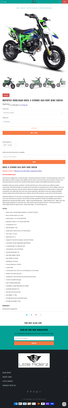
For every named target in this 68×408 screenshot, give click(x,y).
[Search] (59, 2)
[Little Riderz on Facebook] (27, 391)
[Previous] (3, 42)
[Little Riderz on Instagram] (34, 391)
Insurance (6, 109)
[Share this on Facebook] (31, 315)
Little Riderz (29, 399)
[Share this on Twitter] (27, 315)
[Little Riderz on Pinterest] (30, 391)
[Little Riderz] (34, 2)
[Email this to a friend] (41, 315)
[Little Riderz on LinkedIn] (37, 391)
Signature (5, 117)
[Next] (64, 42)
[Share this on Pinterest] (36, 315)
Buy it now (34, 133)
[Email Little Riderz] (40, 391)
